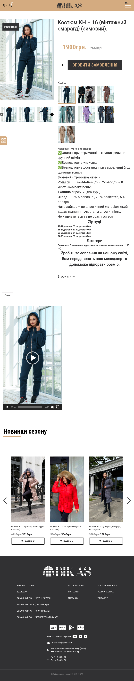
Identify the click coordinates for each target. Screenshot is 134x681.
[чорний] (86, 95)
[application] (32, 358)
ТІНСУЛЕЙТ (103, 598)
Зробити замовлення (95, 65)
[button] (32, 358)
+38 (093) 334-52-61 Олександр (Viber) (68, 648)
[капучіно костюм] (106, 95)
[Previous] (1, 114)
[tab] (7, 295)
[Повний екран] (57, 407)
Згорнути (65, 276)
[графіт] (106, 115)
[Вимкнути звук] (52, 407)
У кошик (28, 541)
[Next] (52, 114)
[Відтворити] (7, 407)
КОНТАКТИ (73, 592)
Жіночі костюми (81, 148)
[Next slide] (129, 500)
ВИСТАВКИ (73, 598)
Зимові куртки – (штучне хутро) (34, 598)
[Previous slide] (5, 500)
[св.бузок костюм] (86, 115)
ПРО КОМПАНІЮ (76, 585)
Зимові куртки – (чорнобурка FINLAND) (37, 617)
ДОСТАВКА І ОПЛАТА (107, 585)
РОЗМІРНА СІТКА (106, 592)
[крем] (67, 134)
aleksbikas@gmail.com (62, 643)
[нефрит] (67, 115)
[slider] (30, 407)
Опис (8, 295)
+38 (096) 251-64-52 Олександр (65, 651)
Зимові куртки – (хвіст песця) (33, 604)
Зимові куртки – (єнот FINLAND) (33, 611)
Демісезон (22, 592)
